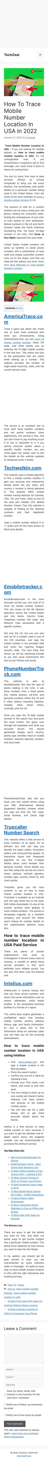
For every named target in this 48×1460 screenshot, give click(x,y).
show (18, 308)
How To (12, 1285)
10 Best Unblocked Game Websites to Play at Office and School (27, 1208)
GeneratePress (24, 1456)
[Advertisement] (24, 24)
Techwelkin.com (22, 468)
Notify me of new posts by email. (24, 1415)
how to (11, 1289)
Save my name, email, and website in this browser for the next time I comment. (23, 1394)
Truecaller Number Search (21, 829)
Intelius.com (18, 983)
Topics (20, 1285)
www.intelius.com (27, 1062)
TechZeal (11, 55)
